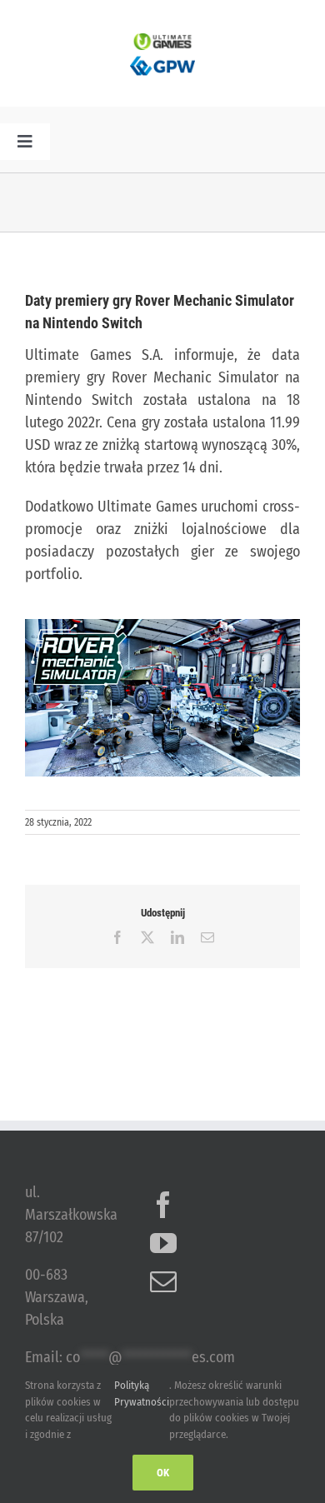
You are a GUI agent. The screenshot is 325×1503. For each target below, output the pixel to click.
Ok (163, 1472)
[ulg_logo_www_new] (162, 41)
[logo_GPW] (162, 57)
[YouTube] (163, 1243)
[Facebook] (163, 1204)
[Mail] (163, 1281)
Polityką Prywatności (141, 1393)
